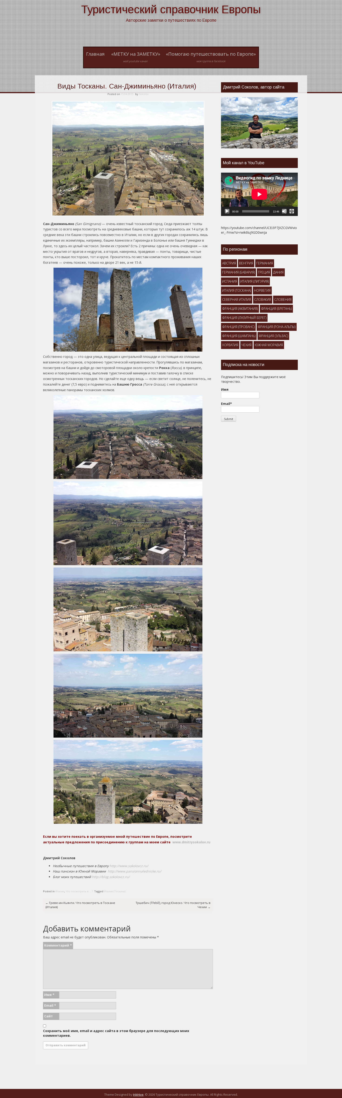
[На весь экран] (291, 211)
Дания (278, 272)
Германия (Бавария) (238, 272)
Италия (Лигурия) (254, 281)
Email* (226, 403)
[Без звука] (284, 211)
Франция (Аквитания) (240, 308)
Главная (95, 54)
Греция (264, 272)
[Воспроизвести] (227, 211)
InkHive (138, 1094)
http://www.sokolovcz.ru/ (129, 866)
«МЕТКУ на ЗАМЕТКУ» (135, 57)
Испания (229, 281)
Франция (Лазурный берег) (244, 317)
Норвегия (262, 290)
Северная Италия (236, 299)
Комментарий (58, 945)
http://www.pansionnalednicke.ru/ (134, 871)
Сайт (48, 1016)
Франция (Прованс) (238, 327)
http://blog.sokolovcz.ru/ (111, 877)
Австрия (229, 263)
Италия (59, 891)
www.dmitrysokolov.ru (191, 842)
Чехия (246, 345)
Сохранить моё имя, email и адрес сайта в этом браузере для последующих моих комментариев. (116, 1033)
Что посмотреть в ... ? (79, 891)
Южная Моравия (269, 345)
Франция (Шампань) (238, 336)
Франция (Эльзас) (273, 336)
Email (50, 1005)
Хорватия (230, 345)
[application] (259, 194)
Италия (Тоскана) (114, 891)
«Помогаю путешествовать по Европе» (211, 57)
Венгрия (246, 263)
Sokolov (144, 94)
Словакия (262, 299)
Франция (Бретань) (276, 308)
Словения (283, 299)
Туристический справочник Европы (171, 9)
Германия (264, 263)
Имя (49, 994)
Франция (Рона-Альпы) (276, 327)
